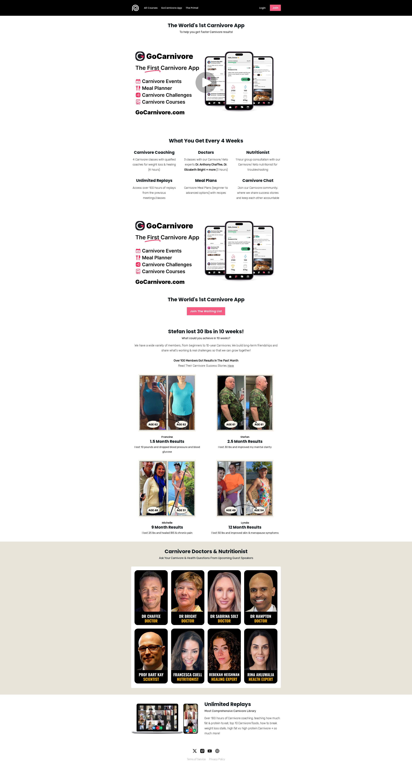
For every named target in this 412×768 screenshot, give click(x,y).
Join (275, 8)
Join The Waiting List (206, 311)
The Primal (192, 7)
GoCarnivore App (171, 7)
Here (231, 365)
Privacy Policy (217, 759)
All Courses (151, 7)
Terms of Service (196, 759)
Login (262, 7)
